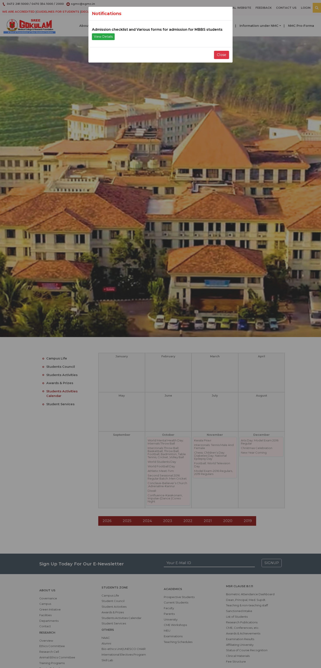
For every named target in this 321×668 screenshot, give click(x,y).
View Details (103, 37)
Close (221, 55)
